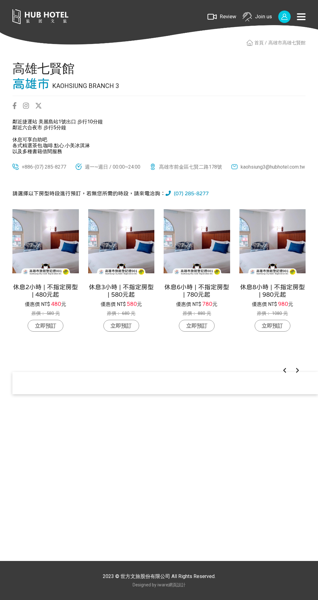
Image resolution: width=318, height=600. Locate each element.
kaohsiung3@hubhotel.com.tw (273, 167)
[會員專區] (284, 17)
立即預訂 (45, 326)
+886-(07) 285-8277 (44, 167)
